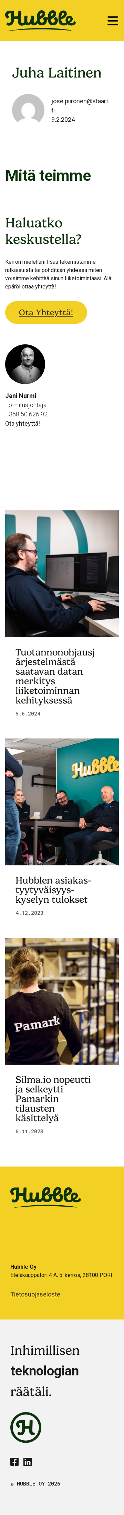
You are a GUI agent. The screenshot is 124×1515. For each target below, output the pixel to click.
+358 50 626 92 (26, 414)
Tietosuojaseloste (35, 1294)
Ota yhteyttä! (46, 312)
